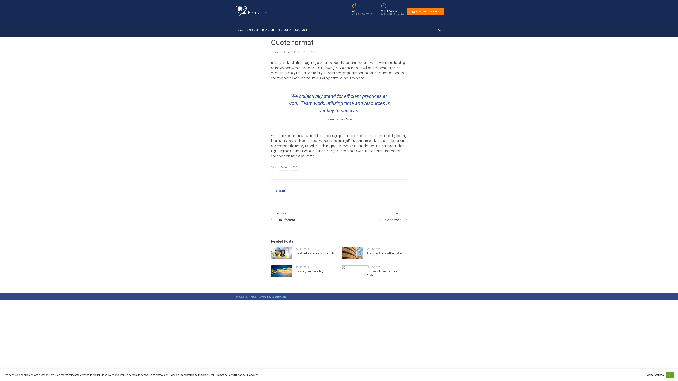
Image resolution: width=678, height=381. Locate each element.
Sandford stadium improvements (315, 253)
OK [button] (669, 375)
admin (277, 52)
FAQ (289, 52)
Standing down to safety (309, 271)
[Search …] (440, 30)
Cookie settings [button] (655, 375)
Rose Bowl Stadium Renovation (384, 253)
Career (284, 167)
